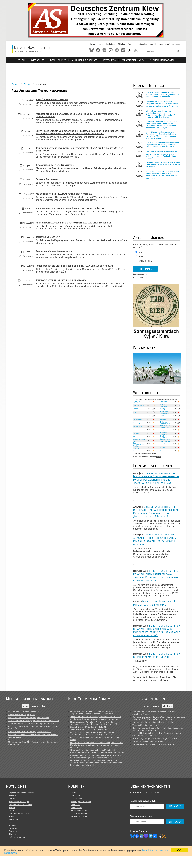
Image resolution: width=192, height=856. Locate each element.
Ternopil (135, 412)
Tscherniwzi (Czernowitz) (164, 412)
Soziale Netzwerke (79, 816)
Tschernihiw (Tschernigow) (165, 422)
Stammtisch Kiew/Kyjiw (19, 801)
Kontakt (152, 44)
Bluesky (91, 50)
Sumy (162, 430)
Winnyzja (163, 419)
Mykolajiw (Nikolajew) (164, 433)
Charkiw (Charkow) (163, 437)
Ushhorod (163, 402)
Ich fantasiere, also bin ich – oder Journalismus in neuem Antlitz (70, 208)
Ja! (140, 252)
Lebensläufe (76, 807)
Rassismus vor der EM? (48, 237)
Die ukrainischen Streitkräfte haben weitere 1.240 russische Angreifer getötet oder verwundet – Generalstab (162, 94)
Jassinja (163, 409)
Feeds (11, 816)
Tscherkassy (137, 426)
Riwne (162, 416)
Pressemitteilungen (132, 60)
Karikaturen (110, 44)
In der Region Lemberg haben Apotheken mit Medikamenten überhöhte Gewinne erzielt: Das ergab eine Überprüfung (34, 742)
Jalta (161, 451)
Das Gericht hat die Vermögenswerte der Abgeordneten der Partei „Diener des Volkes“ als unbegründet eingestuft (162, 144)
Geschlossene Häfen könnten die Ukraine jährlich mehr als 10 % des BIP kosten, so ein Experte (163, 164)
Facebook (98, 50)
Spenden (143, 44)
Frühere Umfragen (140, 277)
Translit (12, 807)
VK (155, 836)
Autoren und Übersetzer (19, 813)
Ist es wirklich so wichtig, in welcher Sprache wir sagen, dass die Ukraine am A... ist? (156, 734)
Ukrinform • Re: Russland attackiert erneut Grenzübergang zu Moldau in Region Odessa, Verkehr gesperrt (155, 539)
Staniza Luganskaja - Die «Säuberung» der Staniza (31, 723)
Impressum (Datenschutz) (169, 44)
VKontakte (123, 50)
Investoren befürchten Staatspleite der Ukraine (153, 722)
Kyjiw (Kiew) (137, 402)
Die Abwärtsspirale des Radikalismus (55, 165)
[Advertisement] (96, 69)
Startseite (16, 84)
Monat (25, 706)
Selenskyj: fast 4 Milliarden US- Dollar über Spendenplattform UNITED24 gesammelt (89, 728)
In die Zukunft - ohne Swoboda (52, 99)
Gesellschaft (58, 60)
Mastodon (110, 50)
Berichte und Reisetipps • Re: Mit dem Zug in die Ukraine (155, 603)
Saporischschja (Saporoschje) (165, 440)
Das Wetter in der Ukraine (20, 804)
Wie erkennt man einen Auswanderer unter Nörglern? (64, 194)
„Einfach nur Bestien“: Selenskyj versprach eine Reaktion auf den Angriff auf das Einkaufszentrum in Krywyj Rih (162, 104)
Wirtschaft (37, 60)
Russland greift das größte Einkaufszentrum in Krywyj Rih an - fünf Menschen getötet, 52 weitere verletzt (95, 756)
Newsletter (132, 44)
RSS (136, 50)
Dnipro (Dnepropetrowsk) (139, 444)
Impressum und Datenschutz (21, 793)
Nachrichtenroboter (162, 60)
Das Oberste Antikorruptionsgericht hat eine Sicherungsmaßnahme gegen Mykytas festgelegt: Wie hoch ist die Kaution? (161, 155)
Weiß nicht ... (145, 261)
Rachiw (135, 409)
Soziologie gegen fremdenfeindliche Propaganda (61, 280)
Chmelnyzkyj (137, 419)
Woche (35, 706)
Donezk (162, 444)
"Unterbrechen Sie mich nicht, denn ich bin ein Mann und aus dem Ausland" (75, 265)
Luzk (134, 416)
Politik (21, 60)
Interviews (109, 60)
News (104, 50)
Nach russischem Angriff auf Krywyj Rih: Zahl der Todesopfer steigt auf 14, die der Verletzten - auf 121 (93, 723)
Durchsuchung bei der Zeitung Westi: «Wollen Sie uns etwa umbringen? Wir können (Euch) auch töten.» (158, 718)
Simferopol (163, 447)
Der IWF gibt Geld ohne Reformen (23, 712)
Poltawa (135, 430)
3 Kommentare (27, 135)
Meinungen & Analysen (84, 60)
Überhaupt (167, 706)
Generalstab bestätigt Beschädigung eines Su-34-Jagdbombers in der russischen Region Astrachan (92, 733)
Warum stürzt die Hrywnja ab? (21, 715)
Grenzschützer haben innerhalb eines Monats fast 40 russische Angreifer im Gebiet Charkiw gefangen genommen (97, 751)
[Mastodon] (146, 836)
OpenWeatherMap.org (148, 453)
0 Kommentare (27, 104)
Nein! (141, 256)
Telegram (117, 50)
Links (11, 822)
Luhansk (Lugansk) (136, 447)
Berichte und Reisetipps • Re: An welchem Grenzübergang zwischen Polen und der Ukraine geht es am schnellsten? (156, 575)
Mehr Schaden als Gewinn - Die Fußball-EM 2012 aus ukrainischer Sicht (74, 222)
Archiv (100, 44)
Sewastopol (137, 451)
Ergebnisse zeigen (140, 274)
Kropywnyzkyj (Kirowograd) (165, 426)
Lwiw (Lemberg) (138, 405)
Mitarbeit (121, 44)
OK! (179, 850)
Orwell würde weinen (47, 179)
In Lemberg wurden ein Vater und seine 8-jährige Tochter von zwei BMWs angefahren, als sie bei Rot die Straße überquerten (163, 175)
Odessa (136, 433)
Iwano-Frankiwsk (163, 405)
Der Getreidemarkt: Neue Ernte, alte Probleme (28, 717)
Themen (28, 84)
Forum (92, 44)
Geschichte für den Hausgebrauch (54, 251)
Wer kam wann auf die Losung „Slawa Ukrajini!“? (29, 732)
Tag (43, 706)
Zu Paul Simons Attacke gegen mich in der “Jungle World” (33, 720)
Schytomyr (137, 423)
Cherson (136, 437)
